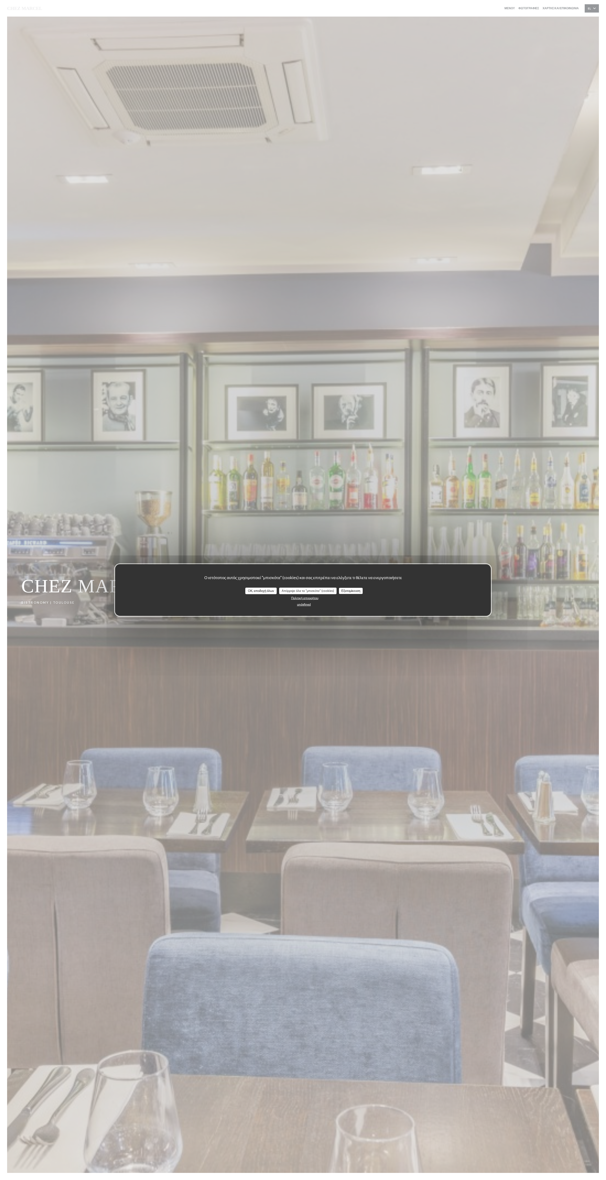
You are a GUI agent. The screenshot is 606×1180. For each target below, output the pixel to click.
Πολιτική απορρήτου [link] (304, 598)
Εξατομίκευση (350, 591)
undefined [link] (304, 604)
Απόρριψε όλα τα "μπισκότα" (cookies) (308, 591)
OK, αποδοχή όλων (261, 591)
